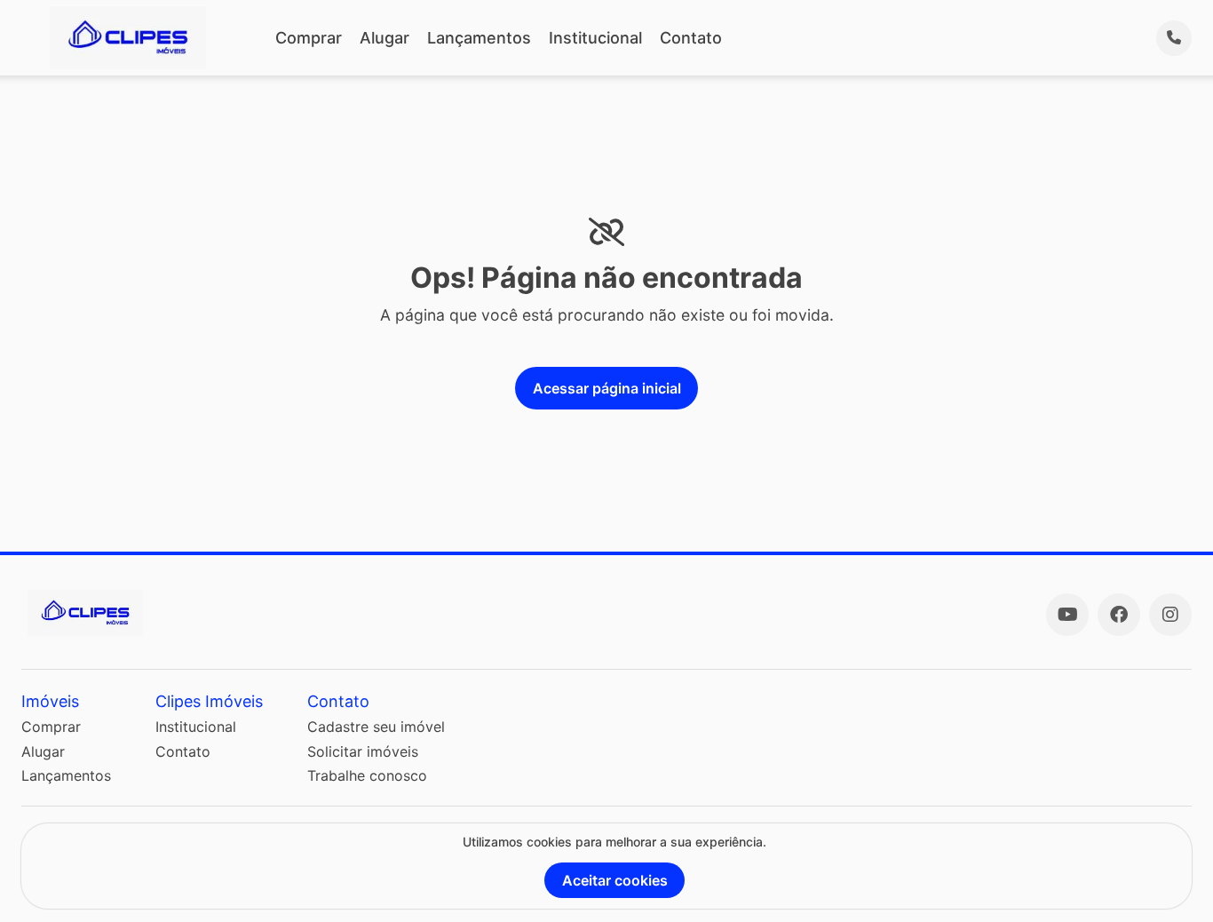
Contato (691, 37)
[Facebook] (1119, 614)
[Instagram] (1170, 614)
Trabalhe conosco (367, 775)
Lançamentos (479, 37)
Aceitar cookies (615, 880)
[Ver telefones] (1174, 38)
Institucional (595, 37)
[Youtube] (1067, 614)
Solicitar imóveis (362, 751)
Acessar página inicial (607, 388)
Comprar (308, 37)
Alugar (384, 37)
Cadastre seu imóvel (376, 726)
